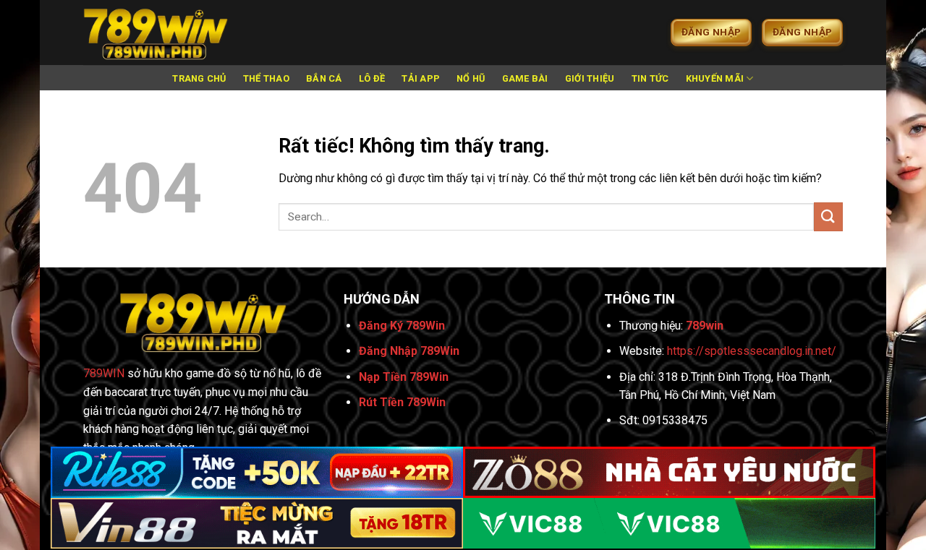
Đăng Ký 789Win (402, 325)
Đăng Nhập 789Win (409, 351)
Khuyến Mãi (715, 78)
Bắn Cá (324, 78)
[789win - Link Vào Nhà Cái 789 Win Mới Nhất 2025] (155, 32)
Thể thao (266, 78)
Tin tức (650, 78)
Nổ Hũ (470, 78)
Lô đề (372, 78)
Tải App (421, 78)
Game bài (525, 78)
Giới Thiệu (590, 78)
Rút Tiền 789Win (402, 402)
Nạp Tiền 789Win (404, 377)
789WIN (103, 373)
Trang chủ (199, 78)
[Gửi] (828, 216)
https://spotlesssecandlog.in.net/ (751, 351)
